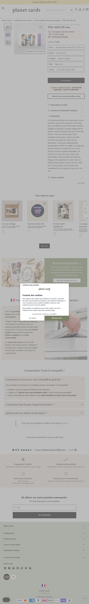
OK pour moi (57, 318)
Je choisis (32, 318)
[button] (6, 599)
